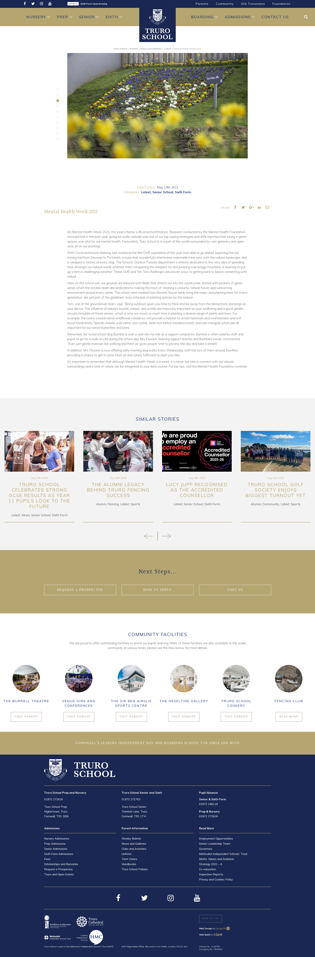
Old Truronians (253, 3)
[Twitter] (33, 4)
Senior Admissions (55, 849)
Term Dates (129, 859)
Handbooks (129, 864)
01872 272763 (131, 799)
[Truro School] (157, 33)
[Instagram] (41, 4)
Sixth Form (183, 192)
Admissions (238, 17)
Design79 (220, 928)
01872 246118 (208, 804)
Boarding (202, 17)
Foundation (281, 3)
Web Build (204, 934)
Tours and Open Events (59, 874)
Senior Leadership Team (214, 843)
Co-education (207, 869)
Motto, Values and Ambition (216, 859)
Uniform (126, 854)
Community (225, 3)
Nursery (36, 17)
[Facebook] (25, 4)
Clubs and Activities (134, 849)
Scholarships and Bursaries (61, 864)
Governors (205, 849)
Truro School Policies (135, 869)
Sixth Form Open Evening (93, 2)
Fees (47, 859)
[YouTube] (50, 4)
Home (157, 17)
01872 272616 (53, 799)
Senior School (162, 192)
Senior (87, 17)
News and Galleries (134, 843)
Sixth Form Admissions (58, 854)
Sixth (112, 17)
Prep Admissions (55, 843)
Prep (62, 17)
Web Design (205, 928)
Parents (202, 3)
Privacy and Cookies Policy (216, 879)
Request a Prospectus (58, 869)
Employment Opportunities (216, 838)
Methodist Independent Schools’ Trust (223, 854)
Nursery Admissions (56, 838)
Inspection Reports (211, 874)
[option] (157, 105)
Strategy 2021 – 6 (210, 864)
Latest (146, 192)
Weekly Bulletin (131, 838)
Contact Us (275, 17)
